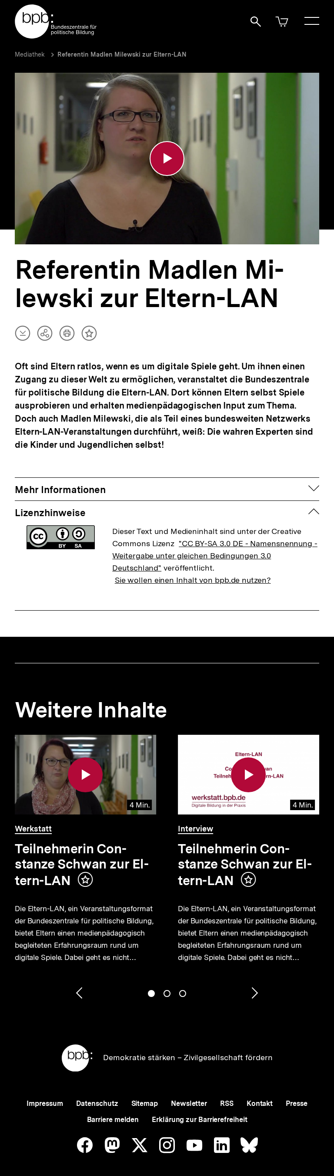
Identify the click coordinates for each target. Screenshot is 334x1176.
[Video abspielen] (167, 158)
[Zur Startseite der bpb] (56, 36)
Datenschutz (97, 1103)
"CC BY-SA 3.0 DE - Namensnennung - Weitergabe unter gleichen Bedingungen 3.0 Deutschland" (214, 555)
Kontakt (260, 1103)
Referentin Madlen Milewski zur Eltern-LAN (122, 54)
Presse (296, 1103)
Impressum (45, 1103)
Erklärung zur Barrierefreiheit (199, 1119)
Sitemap (144, 1103)
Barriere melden (113, 1119)
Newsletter (189, 1103)
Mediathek (30, 54)
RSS (227, 1103)
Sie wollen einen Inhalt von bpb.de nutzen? (193, 580)
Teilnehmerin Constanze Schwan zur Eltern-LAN (82, 864)
